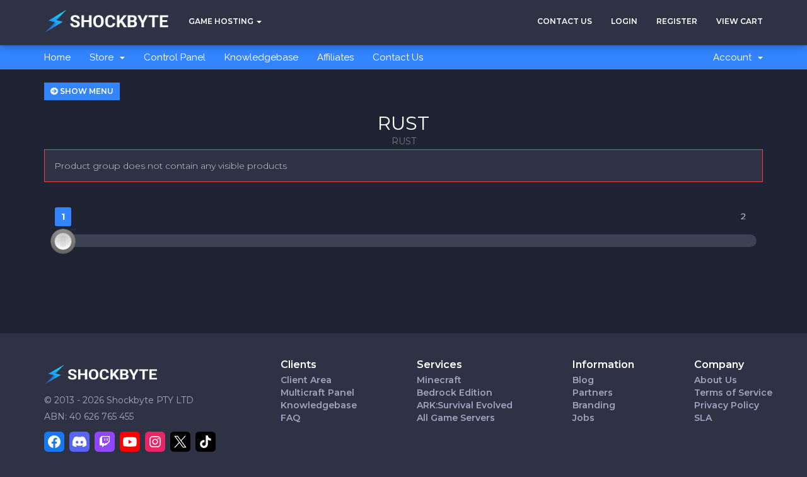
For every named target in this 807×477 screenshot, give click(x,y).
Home (57, 57)
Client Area (306, 380)
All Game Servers (456, 417)
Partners (592, 392)
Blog (583, 380)
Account (735, 57)
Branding (593, 405)
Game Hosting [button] (222, 21)
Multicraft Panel (317, 392)
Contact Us (564, 21)
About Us (715, 380)
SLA (703, 417)
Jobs (583, 417)
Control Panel (175, 57)
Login (624, 21)
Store (104, 57)
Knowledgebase (261, 57)
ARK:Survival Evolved (465, 405)
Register (676, 21)
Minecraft (439, 380)
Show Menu (85, 91)
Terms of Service (733, 392)
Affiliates (335, 57)
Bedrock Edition (454, 392)
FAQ (290, 417)
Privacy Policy (726, 405)
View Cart (739, 21)
